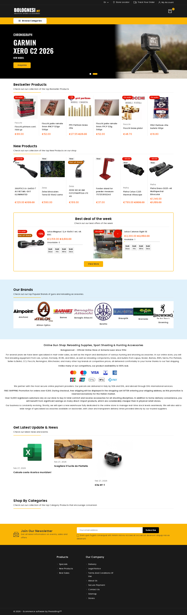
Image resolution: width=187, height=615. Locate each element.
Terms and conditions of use (100, 574)
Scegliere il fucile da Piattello (71, 466)
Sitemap (92, 594)
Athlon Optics (43, 325)
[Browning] (163, 311)
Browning (163, 323)
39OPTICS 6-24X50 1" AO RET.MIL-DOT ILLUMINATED (25, 192)
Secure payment (96, 585)
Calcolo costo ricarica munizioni (32, 472)
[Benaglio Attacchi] (83, 311)
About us (92, 581)
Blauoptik (123, 318)
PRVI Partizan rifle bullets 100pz (159, 126)
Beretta (103, 324)
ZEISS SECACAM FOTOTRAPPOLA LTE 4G (78, 193)
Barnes (63, 318)
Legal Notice (94, 569)
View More (93, 264)
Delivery (92, 564)
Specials (63, 564)
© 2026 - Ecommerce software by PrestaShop (37, 612)
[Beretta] (103, 311)
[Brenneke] (143, 311)
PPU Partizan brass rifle (78, 126)
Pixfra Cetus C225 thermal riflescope (132, 193)
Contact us (94, 590)
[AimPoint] (23, 311)
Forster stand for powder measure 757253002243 (104, 192)
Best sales (64, 573)
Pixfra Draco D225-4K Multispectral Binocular (161, 191)
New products (66, 569)
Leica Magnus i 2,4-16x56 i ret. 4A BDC (64, 233)
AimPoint (23, 317)
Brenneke (143, 319)
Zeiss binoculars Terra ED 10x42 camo (52, 193)
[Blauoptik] (123, 311)
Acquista (22, 65)
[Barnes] (63, 311)
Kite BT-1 (100, 485)
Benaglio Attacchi (83, 318)
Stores (91, 598)
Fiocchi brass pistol (133, 128)
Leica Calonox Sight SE (135, 232)
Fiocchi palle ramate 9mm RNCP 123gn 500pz (52, 127)
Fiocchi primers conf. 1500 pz (25, 128)
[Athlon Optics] (43, 312)
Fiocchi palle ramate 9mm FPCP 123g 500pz (106, 127)
